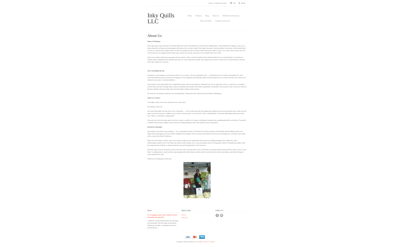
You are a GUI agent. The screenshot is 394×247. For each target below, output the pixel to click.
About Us (185, 217)
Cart (234, 3)
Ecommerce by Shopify (208, 241)
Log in (210, 3)
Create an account (220, 3)
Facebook (217, 215)
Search (184, 215)
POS (198, 241)
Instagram (221, 215)
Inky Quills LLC (160, 18)
